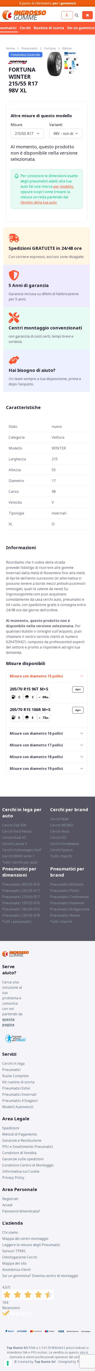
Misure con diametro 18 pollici (36, 756)
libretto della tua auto (39, 202)
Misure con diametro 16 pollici (36, 733)
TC (79, 1362)
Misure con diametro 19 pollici (36, 768)
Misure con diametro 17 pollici (36, 745)
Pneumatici (29, 48)
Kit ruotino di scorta (18, 1082)
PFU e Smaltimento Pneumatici (27, 1146)
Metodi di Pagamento (19, 1134)
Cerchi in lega (13, 1063)
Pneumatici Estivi (16, 1088)
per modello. (63, 186)
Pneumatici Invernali (19, 1094)
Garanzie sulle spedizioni (23, 1159)
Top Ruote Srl (44, 1362)
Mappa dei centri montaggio (25, 1238)
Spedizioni (10, 1128)
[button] (67, 15)
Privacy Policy (13, 1177)
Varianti (55, 124)
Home (10, 48)
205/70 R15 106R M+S (30, 709)
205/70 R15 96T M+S (29, 689)
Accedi (7, 1205)
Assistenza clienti (16, 1269)
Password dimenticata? (21, 1211)
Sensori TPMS (13, 1251)
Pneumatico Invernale (25, 54)
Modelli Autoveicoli (17, 1106)
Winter (67, 48)
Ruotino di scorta (49, 27)
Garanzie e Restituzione (21, 1140)
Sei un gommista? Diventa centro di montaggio (40, 1275)
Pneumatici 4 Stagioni (20, 1100)
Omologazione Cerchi (19, 1257)
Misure (16, 124)
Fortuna (50, 48)
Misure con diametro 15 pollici (36, 676)
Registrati (10, 1198)
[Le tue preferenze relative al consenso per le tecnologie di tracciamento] (8, 1363)
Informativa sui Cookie (20, 1171)
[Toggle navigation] (77, 15)
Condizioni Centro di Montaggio (28, 1165)
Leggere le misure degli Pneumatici (31, 1244)
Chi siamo (10, 1232)
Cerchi (25, 27)
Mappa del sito (14, 1263)
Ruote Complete (15, 1075)
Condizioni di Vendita (19, 1152)
